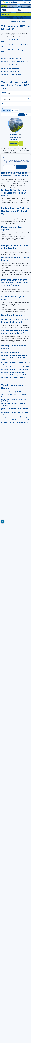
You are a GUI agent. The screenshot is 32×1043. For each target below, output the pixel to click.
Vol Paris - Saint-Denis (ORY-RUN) (11, 392)
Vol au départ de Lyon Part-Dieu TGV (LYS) (14, 355)
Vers (18, 9)
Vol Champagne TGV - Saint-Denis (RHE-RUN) (15, 419)
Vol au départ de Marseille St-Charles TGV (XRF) (14, 363)
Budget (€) (4, 103)
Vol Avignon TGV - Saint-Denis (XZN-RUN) (14, 417)
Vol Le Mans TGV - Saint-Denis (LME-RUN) (13, 422)
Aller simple (15, 110)
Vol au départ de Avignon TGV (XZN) (12, 372)
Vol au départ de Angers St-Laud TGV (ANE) (14, 369)
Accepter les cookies (21, 166)
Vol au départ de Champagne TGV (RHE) (13, 375)
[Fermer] (28, 156)
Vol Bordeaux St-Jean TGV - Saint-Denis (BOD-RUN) (13, 400)
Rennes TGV (6, 94)
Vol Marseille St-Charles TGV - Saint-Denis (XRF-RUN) (14, 404)
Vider (28, 115)
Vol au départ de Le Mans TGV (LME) (12, 377)
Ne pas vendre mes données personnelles (9, 167)
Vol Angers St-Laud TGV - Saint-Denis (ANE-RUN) (14, 413)
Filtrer (21, 115)
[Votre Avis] (2, 521)
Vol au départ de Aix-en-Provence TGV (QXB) (15, 367)
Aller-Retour (6, 110)
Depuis (4, 9)
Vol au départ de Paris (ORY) (10, 352)
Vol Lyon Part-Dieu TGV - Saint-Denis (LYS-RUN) (14, 395)
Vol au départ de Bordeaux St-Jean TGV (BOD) (13, 358)
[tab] (4, 6)
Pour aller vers (6, 99)
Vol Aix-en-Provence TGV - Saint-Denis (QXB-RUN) (15, 409)
